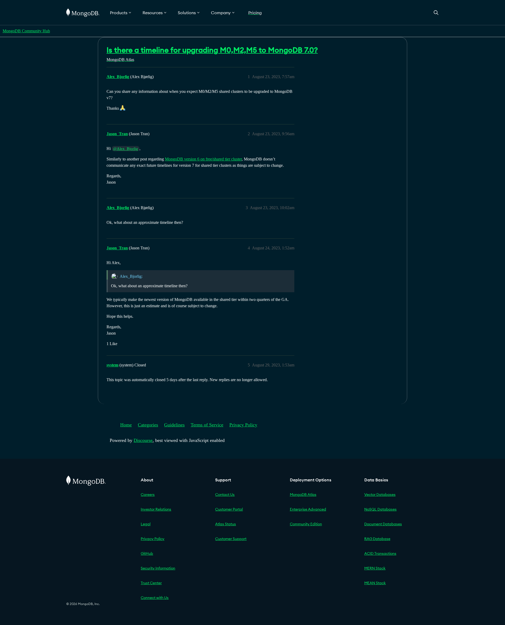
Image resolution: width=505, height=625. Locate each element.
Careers (148, 494)
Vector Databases (380, 494)
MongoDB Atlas (303, 494)
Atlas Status (225, 524)
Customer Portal (229, 509)
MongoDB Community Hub (26, 31)
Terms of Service (207, 424)
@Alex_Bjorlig (125, 149)
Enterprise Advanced (308, 509)
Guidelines (174, 424)
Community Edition (306, 524)
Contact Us (225, 494)
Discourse (143, 440)
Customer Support (230, 538)
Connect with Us (155, 597)
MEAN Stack (375, 583)
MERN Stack (375, 568)
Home (126, 424)
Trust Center (151, 583)
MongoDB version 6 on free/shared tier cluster (203, 159)
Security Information (158, 568)
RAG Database (377, 538)
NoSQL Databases (380, 509)
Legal (145, 524)
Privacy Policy (243, 424)
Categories (148, 424)
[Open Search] (436, 12)
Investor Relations (156, 509)
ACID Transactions (380, 553)
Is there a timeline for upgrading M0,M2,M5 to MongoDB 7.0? (212, 50)
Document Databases (383, 524)
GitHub (147, 553)
